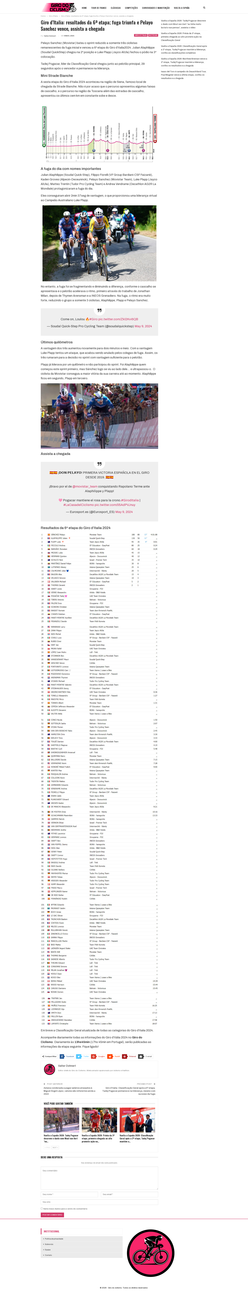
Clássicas (116, 7)
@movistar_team (84, 486)
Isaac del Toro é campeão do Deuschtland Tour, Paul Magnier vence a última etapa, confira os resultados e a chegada (183, 75)
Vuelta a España (181, 7)
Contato (48, 1255)
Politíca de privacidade (54, 1239)
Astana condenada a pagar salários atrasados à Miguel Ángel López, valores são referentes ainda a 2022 (69, 1091)
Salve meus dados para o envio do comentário (65, 1209)
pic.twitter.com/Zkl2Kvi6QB (118, 319)
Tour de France (98, 7)
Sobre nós (49, 1244)
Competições (131, 7)
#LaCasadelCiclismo (78, 505)
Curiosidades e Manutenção (156, 7)
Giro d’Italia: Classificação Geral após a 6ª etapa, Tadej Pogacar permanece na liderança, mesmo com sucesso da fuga (128, 1091)
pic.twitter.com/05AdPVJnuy (115, 505)
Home (84, 7)
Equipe (48, 1250)
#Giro (93, 319)
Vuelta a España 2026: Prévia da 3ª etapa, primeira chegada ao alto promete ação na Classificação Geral (181, 36)
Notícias (153, 35)
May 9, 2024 (143, 326)
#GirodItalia (130, 500)
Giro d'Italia (141, 35)
